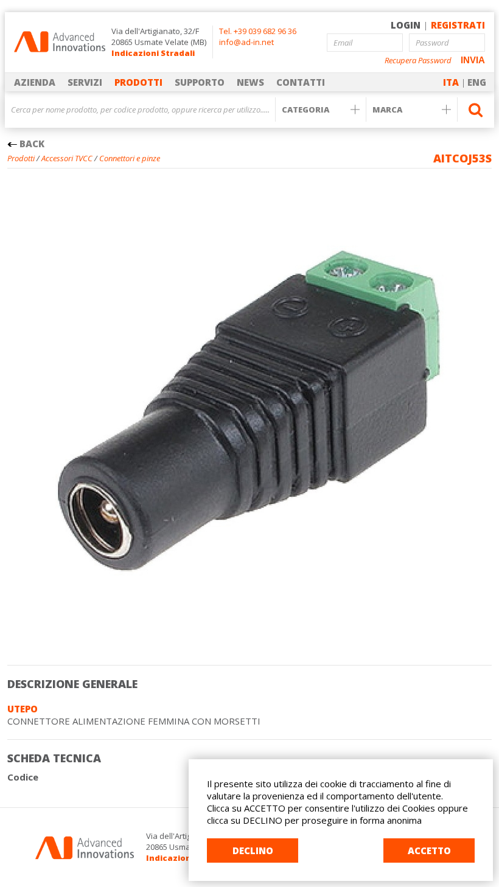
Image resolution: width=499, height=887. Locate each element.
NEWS (250, 82)
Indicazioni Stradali (153, 52)
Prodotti (21, 158)
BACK (30, 143)
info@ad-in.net (246, 42)
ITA (451, 82)
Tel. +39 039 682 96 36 (257, 31)
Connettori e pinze (129, 158)
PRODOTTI (138, 82)
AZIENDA (34, 82)
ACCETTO (429, 850)
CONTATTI (300, 82)
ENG (476, 82)
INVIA (473, 60)
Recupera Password (418, 60)
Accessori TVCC (66, 158)
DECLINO (252, 850)
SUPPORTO (200, 82)
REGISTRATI (458, 25)
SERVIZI (85, 82)
